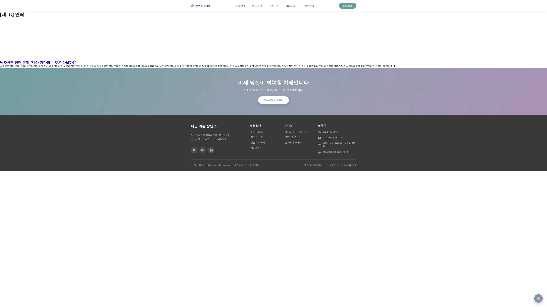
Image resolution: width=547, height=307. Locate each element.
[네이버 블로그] (211, 150)
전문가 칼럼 (291, 137)
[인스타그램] (202, 150)
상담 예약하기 (258, 142)
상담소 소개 (292, 5)
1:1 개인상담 (257, 132)
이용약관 (331, 165)
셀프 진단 (257, 5)
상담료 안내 (257, 148)
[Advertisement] (273, 39)
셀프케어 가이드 (293, 142)
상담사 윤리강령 (349, 165)
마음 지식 (274, 5)
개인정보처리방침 (313, 165)
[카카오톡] (194, 150)
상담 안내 (240, 5)
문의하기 (309, 5)
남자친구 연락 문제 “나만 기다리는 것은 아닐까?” (38, 62)
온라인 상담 (257, 137)
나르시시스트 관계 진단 (297, 132)
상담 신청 (347, 5)
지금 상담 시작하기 (273, 100)
